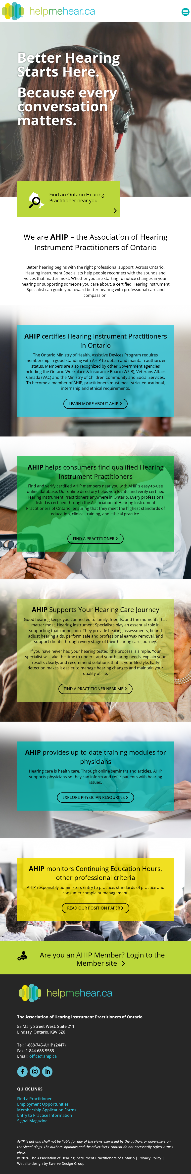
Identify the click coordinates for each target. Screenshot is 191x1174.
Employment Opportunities (43, 1104)
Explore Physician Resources (93, 797)
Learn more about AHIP (93, 403)
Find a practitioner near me (93, 689)
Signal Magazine (32, 1121)
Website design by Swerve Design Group (51, 1163)
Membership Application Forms (46, 1110)
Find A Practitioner (93, 538)
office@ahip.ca (43, 1056)
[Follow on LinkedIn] (47, 1071)
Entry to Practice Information (44, 1115)
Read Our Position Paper (93, 908)
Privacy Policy (150, 1158)
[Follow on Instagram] (35, 1071)
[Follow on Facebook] (22, 1071)
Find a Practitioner (34, 1098)
